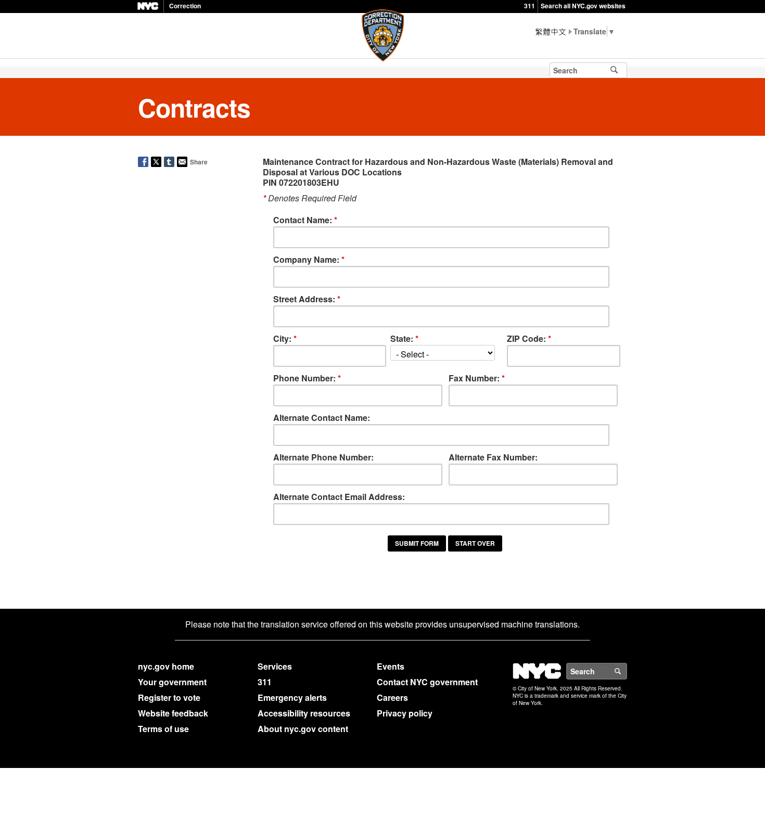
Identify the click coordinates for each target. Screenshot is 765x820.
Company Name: (309, 259)
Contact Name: (305, 220)
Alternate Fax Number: (493, 457)
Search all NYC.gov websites (583, 5)
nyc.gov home (166, 666)
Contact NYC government (427, 682)
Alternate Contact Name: (321, 418)
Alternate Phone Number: (323, 457)
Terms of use (163, 729)
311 (529, 5)
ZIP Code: (529, 338)
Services (275, 666)
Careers (392, 697)
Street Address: (306, 299)
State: (404, 338)
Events (390, 666)
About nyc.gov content (303, 729)
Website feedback (173, 713)
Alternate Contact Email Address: (339, 497)
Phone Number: (307, 378)
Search (626, 671)
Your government (172, 682)
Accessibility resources (304, 713)
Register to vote (169, 697)
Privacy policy (404, 713)
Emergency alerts (292, 697)
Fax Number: (477, 378)
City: (285, 338)
